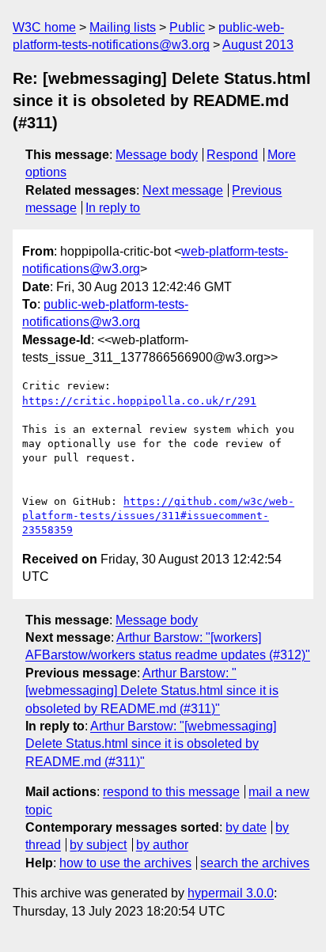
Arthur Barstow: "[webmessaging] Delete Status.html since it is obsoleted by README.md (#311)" (152, 690)
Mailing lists (122, 27)
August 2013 (258, 44)
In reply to (112, 207)
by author (162, 844)
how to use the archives (125, 863)
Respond (232, 154)
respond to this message (171, 791)
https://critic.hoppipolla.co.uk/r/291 (139, 401)
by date (246, 827)
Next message (182, 190)
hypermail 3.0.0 (231, 893)
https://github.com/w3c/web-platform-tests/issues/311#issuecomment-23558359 (158, 515)
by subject (98, 844)
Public (187, 27)
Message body (157, 154)
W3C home (44, 27)
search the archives (254, 863)
